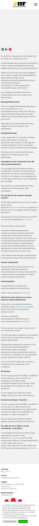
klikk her (33, 448)
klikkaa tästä (25, 321)
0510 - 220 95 (5, 471)
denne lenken (13, 438)
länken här (12, 207)
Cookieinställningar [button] (10, 521)
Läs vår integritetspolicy (19, 517)
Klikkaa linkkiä (21, 307)
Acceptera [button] (23, 521)
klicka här (29, 219)
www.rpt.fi (26, 293)
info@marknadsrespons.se (10, 478)
